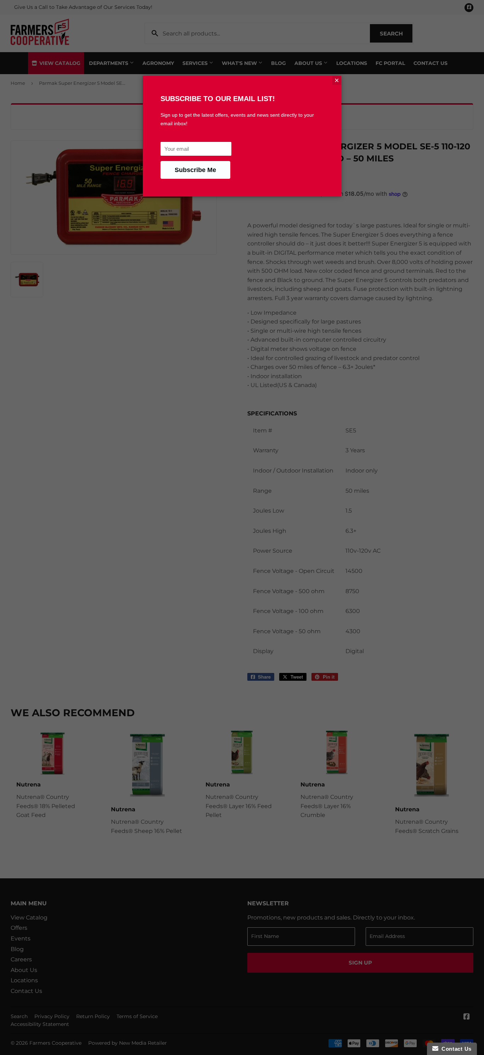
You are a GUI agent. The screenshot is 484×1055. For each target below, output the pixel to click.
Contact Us (455, 1049)
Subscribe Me (195, 169)
